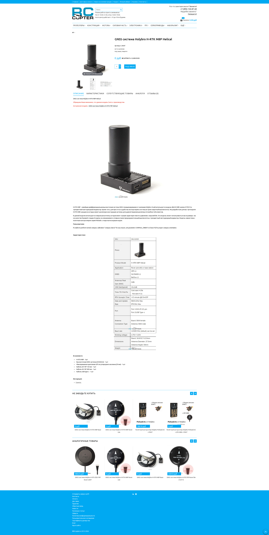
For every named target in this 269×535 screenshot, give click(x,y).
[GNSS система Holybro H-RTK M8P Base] (88, 412)
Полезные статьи (78, 511)
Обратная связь (77, 506)
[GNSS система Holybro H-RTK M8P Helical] (79, 84)
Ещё (182, 25)
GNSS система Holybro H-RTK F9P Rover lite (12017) (181, 479)
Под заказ (130, 66)
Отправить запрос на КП (80, 494)
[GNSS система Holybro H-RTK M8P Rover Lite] (119, 412)
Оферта (75, 513)
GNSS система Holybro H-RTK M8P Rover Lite (118, 431)
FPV (146, 25)
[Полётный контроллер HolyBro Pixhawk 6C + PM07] (150, 412)
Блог (74, 523)
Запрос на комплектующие (102, 2)
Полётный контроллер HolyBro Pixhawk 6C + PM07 (150, 431)
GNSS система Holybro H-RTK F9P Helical (103, 106)
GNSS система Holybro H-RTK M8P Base (88, 430)
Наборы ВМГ (172, 25)
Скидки (115, 2)
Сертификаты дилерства (81, 520)
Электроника (135, 25)
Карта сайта (76, 525)
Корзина (135, 2)
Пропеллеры (79, 25)
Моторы (106, 25)
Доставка (75, 501)
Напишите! (192, 14)
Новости (75, 508)
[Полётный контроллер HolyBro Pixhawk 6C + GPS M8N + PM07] (181, 412)
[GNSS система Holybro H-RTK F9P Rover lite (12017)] (181, 460)
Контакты (142, 2)
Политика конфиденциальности (83, 516)
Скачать (78, 382)
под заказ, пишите (121, 51)
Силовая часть (120, 25)
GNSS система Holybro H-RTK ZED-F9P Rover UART (88, 479)
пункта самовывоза (112, 12)
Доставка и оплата (86, 2)
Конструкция (93, 25)
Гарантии (75, 504)
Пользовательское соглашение (83, 518)
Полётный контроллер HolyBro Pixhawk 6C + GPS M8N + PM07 (181, 431)
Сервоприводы (158, 25)
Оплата (75, 499)
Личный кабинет (125, 2)
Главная (75, 2)
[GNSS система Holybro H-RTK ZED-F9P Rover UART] (88, 460)
